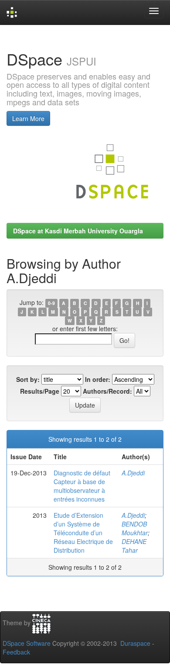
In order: (97, 379)
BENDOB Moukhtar (135, 528)
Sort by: (28, 379)
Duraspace (135, 643)
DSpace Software (27, 643)
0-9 (51, 303)
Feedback (16, 652)
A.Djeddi (133, 472)
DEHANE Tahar (134, 545)
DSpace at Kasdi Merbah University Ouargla (78, 230)
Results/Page (39, 391)
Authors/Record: (107, 391)
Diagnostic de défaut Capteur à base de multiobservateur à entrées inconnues (82, 485)
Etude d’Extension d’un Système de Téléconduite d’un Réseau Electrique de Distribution (83, 532)
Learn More (28, 118)
